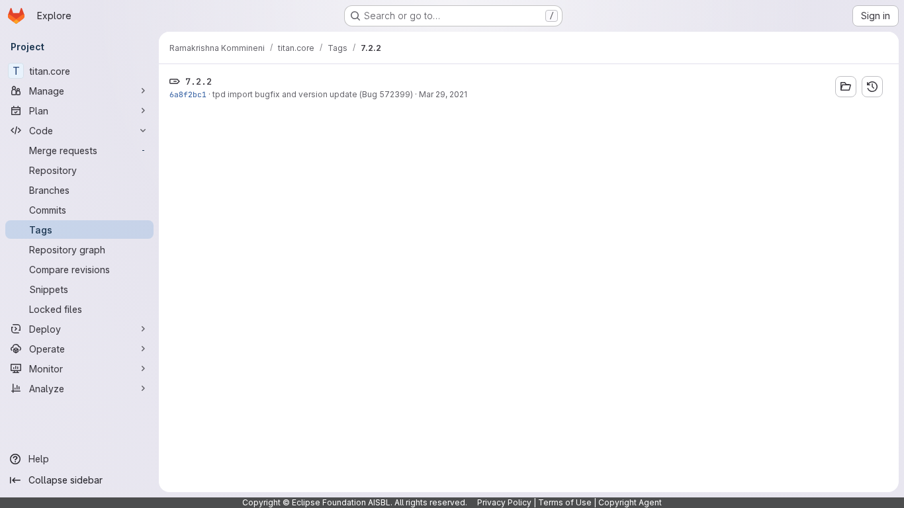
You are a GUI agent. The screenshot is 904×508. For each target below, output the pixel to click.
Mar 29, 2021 (443, 94)
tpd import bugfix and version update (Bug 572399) (312, 94)
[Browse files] (845, 86)
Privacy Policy (504, 502)
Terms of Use (565, 502)
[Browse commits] (872, 86)
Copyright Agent (630, 502)
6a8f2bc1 (187, 94)
